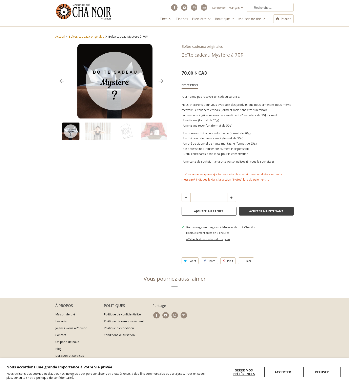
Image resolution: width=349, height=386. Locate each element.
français (234, 7)
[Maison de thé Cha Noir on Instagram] (194, 7)
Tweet (192, 261)
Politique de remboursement (124, 321)
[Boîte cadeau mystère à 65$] (111, 81)
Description (190, 85)
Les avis (61, 321)
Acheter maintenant (266, 211)
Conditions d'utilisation (119, 335)
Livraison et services (69, 355)
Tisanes (182, 19)
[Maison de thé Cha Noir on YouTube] (184, 7)
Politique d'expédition (119, 328)
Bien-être (199, 19)
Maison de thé (250, 19)
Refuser (322, 372)
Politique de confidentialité (122, 314)
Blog (58, 349)
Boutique (223, 19)
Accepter (283, 372)
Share (211, 261)
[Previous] (61, 81)
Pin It (230, 261)
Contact (60, 335)
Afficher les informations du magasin (208, 239)
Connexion (219, 7)
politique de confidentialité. (55, 377)
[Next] (161, 81)
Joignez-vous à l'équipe (71, 328)
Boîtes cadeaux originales (202, 46)
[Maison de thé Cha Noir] (83, 11)
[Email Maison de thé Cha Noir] (204, 7)
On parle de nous (67, 342)
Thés (164, 19)
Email (248, 261)
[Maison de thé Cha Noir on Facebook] (174, 7)
